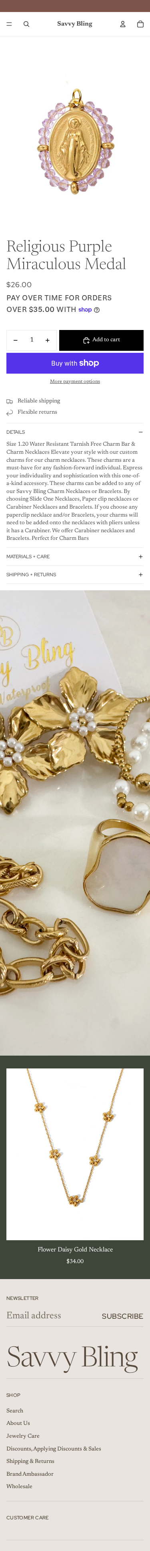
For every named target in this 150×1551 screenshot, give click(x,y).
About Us (18, 1423)
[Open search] (26, 24)
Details (15, 432)
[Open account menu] (123, 24)
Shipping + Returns (31, 574)
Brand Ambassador (30, 1474)
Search (14, 1411)
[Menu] (9, 24)
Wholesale (19, 1487)
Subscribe (123, 1316)
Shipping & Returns (30, 1461)
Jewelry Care (23, 1436)
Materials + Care (28, 556)
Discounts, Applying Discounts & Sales (53, 1449)
